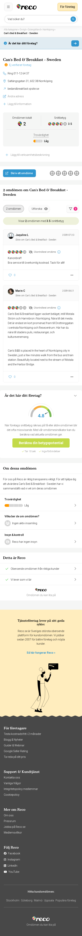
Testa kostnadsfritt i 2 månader (22, 733)
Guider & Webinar (14, 745)
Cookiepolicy (11, 794)
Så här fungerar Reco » (41, 652)
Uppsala (49, 900)
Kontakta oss (12, 777)
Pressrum (10, 821)
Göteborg (26, 900)
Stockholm (12, 900)
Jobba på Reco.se (14, 826)
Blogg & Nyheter (13, 739)
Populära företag (65, 900)
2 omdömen (13, 208)
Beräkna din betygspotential (41, 443)
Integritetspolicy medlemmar (21, 789)
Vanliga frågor (12, 783)
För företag (67, 7)
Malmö (38, 900)
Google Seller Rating (16, 751)
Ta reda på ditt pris (15, 756)
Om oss (9, 815)
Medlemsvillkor (13, 832)
